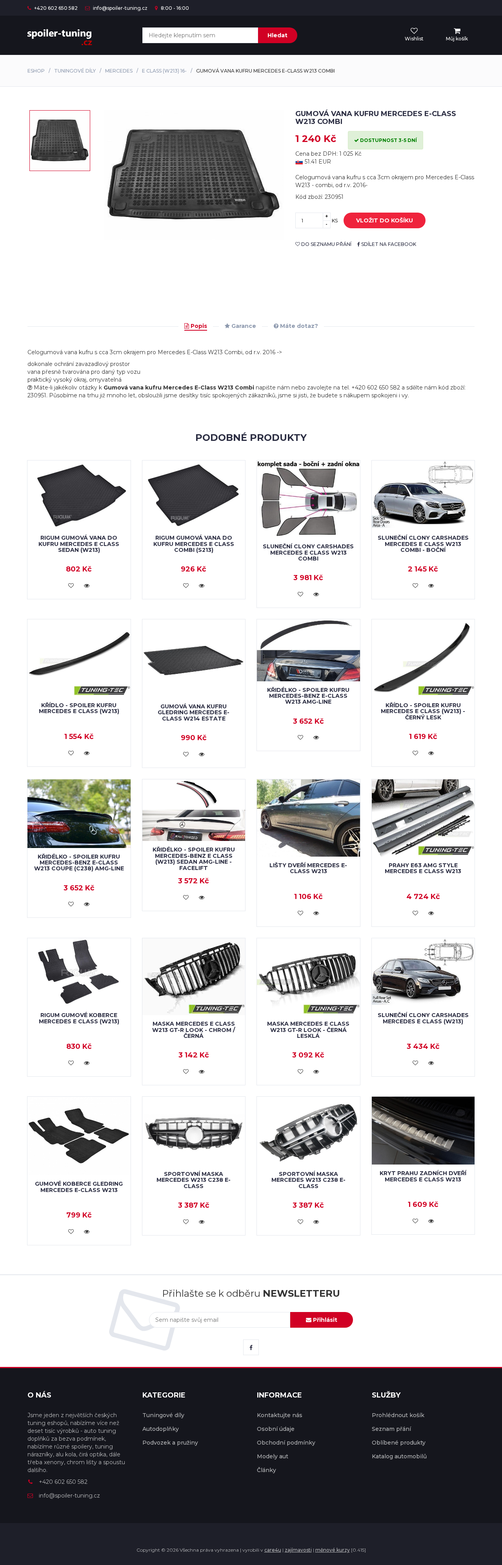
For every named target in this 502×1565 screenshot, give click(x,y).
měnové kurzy (332, 1550)
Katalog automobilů (399, 1456)
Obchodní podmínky (286, 1442)
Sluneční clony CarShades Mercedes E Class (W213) (423, 1018)
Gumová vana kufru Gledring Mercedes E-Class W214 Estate (193, 712)
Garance (243, 325)
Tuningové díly (75, 71)
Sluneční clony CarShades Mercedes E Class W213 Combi (308, 552)
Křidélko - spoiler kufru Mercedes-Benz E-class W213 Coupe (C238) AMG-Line (79, 862)
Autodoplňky (160, 1428)
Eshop (36, 71)
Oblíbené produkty (399, 1442)
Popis (198, 325)
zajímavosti (298, 1550)
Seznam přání (391, 1428)
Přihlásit (324, 1319)
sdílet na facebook (388, 244)
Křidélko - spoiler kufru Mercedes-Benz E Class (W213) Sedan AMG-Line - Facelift (194, 858)
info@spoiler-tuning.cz (119, 8)
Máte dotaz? (298, 325)
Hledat (277, 35)
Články (266, 1470)
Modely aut (272, 1456)
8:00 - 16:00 (174, 8)
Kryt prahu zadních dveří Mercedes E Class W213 (423, 1176)
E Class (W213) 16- (164, 71)
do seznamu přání (325, 244)
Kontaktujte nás (279, 1415)
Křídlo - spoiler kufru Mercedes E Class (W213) (79, 708)
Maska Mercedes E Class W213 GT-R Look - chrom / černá (193, 1029)
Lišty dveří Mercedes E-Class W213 (308, 868)
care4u (272, 1550)
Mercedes (119, 71)
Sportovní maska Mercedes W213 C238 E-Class (193, 1180)
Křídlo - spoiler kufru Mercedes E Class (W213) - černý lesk (423, 711)
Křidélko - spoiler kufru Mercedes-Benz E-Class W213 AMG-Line (308, 696)
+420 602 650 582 (55, 8)
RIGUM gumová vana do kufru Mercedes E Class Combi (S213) (193, 543)
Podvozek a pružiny (170, 1442)
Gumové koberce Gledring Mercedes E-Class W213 (79, 1186)
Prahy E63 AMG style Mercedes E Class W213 (423, 868)
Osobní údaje (276, 1428)
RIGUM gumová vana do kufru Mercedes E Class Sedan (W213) (78, 543)
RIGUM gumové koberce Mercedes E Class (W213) (79, 1018)
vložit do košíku (384, 220)
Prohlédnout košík (398, 1415)
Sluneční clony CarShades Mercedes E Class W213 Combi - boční (423, 543)
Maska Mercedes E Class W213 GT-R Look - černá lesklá (308, 1029)
